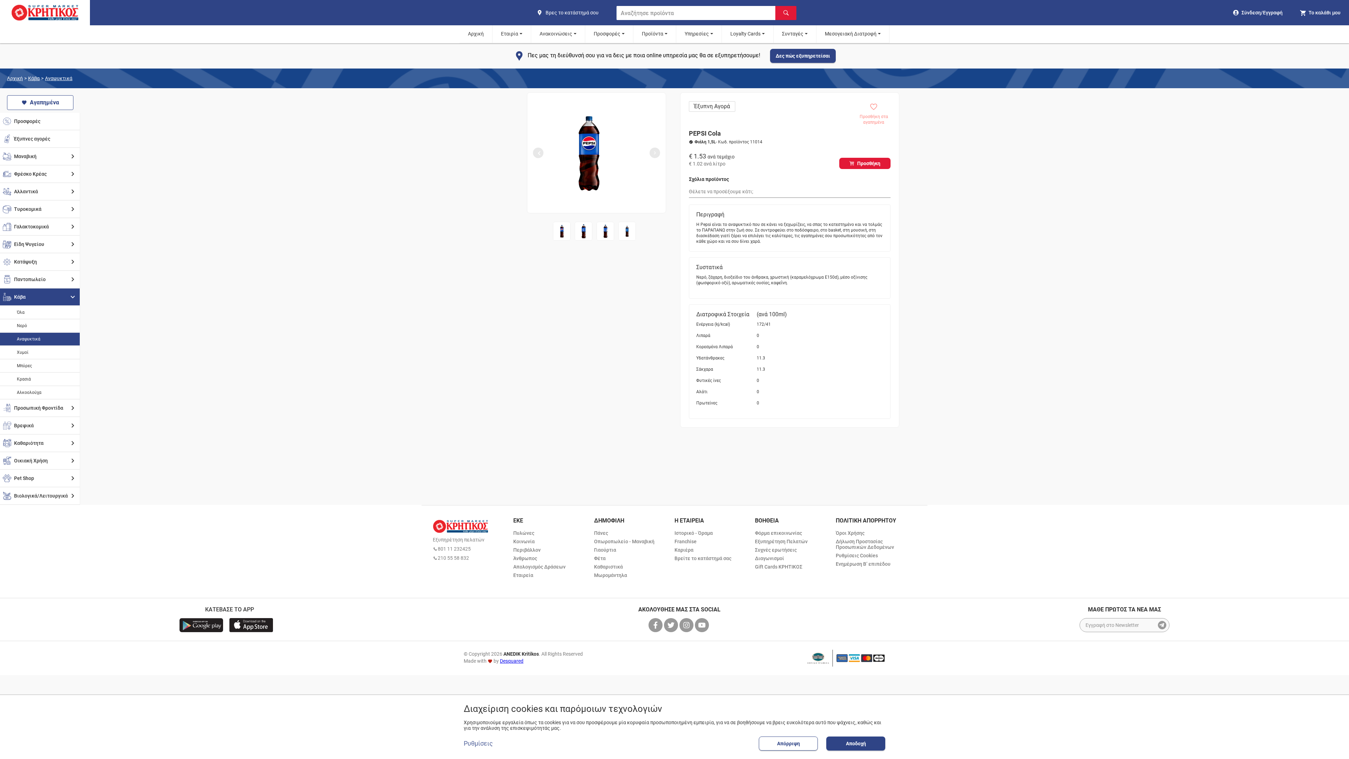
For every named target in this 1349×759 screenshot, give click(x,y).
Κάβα (34, 78)
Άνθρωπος (525, 558)
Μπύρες (24, 365)
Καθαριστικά (608, 567)
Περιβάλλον (527, 550)
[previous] (538, 153)
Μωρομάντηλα (610, 575)
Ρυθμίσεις (478, 743)
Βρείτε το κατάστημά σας (702, 558)
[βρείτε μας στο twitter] (671, 625)
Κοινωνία (524, 541)
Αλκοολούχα (29, 392)
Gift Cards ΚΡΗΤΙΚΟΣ (778, 567)
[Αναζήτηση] (785, 13)
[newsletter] (1162, 625)
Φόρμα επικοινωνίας (778, 533)
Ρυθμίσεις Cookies (857, 555)
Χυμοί (22, 352)
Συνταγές (792, 34)
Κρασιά (24, 379)
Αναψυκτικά (58, 78)
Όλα (21, 312)
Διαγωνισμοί (769, 558)
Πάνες (601, 533)
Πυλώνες (523, 533)
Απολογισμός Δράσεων (539, 567)
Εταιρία (509, 34)
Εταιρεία (523, 575)
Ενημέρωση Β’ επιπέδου (863, 564)
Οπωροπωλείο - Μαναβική (624, 541)
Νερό (22, 325)
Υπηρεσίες (697, 34)
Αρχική (476, 34)
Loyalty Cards (745, 34)
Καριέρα (683, 550)
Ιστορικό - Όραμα (693, 533)
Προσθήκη (868, 163)
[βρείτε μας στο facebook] (656, 625)
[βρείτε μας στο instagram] (687, 625)
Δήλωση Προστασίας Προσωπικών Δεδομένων (865, 544)
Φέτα (600, 558)
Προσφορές (607, 34)
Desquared (511, 661)
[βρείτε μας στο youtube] (702, 625)
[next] (655, 153)
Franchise (685, 541)
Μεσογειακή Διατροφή (850, 34)
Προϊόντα (652, 34)
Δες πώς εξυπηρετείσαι (803, 56)
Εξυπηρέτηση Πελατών (781, 541)
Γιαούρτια (605, 550)
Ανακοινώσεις (556, 34)
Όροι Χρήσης (850, 533)
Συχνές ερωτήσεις (776, 550)
